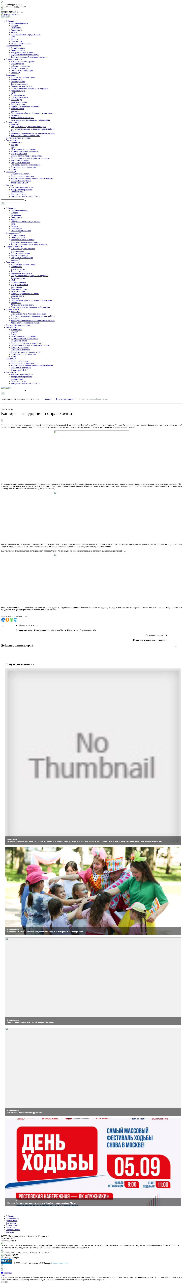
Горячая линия (17, 192)
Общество (10, 171)
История (14, 25)
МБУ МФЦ (15, 124)
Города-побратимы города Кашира (25, 34)
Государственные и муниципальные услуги (29, 88)
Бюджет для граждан (20, 68)
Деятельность (12, 75)
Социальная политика (20, 162)
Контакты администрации (22, 187)
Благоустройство (18, 82)
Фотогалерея (16, 41)
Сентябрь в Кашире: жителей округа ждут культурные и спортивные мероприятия (45, 932)
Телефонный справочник (21, 189)
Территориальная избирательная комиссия (29, 57)
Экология (15, 111)
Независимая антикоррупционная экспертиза (30, 158)
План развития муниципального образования (30, 120)
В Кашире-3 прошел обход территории (24, 1113)
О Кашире (10, 21)
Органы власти (12, 46)
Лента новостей (12, 839)
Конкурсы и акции (19, 102)
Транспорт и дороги (19, 84)
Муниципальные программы (23, 149)
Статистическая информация (23, 167)
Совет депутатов (18, 50)
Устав (13, 169)
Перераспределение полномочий (25, 106)
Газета (13, 147)
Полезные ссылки (18, 194)
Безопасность (16, 79)
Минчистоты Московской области (25, 136)
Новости (14, 39)
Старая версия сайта (59, 1263)
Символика (16, 28)
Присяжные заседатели (21, 180)
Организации (12, 122)
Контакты (10, 185)
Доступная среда (18, 91)
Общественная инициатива (22, 176)
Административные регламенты (24, 151)
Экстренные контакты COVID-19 (25, 196)
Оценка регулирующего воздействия (26, 156)
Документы (11, 140)
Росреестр (15, 131)
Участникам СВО (19, 183)
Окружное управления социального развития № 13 (33, 129)
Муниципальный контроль (22, 118)
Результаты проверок (20, 160)
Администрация (18, 48)
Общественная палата (20, 174)
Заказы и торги (17, 109)
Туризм (14, 32)
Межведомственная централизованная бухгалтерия (33, 133)
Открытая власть (13, 59)
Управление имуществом (21, 86)
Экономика (16, 115)
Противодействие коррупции (18, 138)
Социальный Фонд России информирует (28, 127)
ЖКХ (13, 93)
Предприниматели (19, 154)
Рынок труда (16, 100)
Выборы (15, 73)
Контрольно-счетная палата (22, 52)
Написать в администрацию (23, 61)
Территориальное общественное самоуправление (32, 178)
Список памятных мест (21, 43)
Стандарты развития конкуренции (25, 165)
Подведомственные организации (25, 55)
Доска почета (16, 30)
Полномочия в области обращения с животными (31, 113)
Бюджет (14, 145)
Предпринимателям (19, 97)
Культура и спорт (18, 104)
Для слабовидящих (11, 14)
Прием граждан (17, 64)
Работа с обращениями (20, 66)
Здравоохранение (18, 95)
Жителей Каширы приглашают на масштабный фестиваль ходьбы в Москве (42, 1203)
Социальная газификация (22, 70)
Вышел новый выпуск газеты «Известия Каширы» (30, 1022)
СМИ (13, 37)
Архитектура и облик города (23, 77)
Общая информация (19, 23)
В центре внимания (13, 929)
